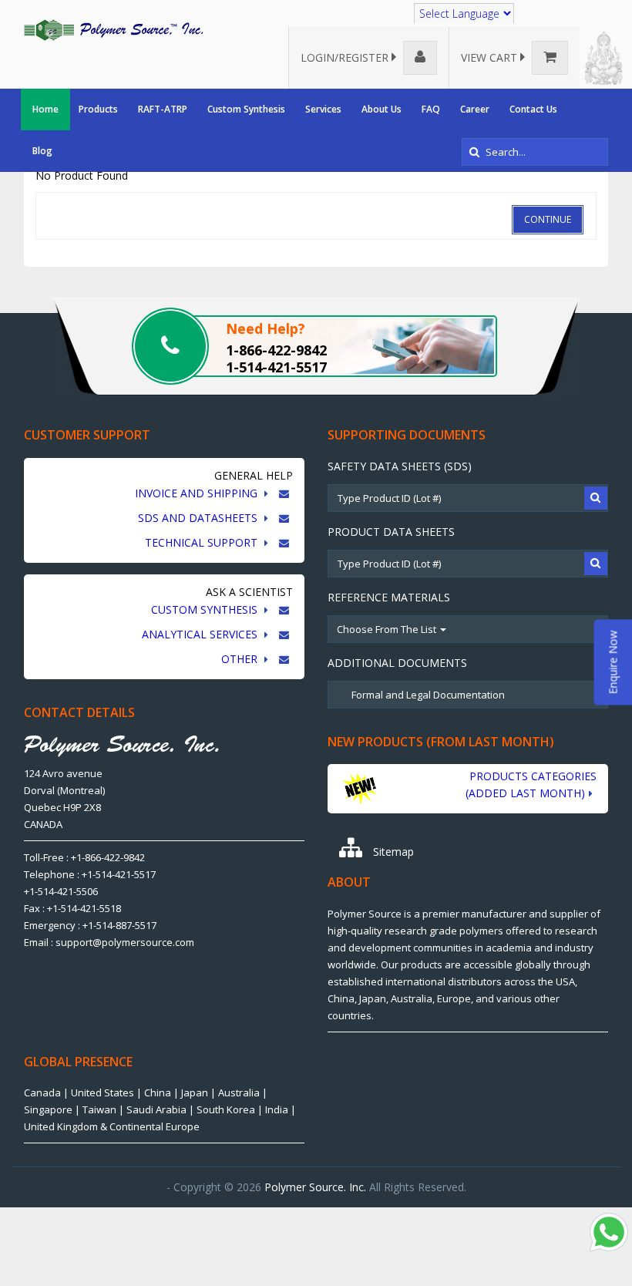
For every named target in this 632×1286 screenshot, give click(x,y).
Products (98, 109)
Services (323, 109)
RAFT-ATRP (162, 109)
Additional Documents (397, 662)
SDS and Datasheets (199, 517)
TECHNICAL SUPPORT (203, 542)
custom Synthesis (206, 609)
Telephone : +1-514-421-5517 (90, 874)
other (241, 658)
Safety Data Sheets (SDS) (400, 466)
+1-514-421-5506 (61, 891)
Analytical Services (201, 634)
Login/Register (346, 57)
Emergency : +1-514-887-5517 (90, 925)
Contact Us (533, 109)
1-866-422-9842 (276, 350)
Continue (547, 219)
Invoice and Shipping (198, 493)
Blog (42, 150)
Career (474, 109)
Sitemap (392, 851)
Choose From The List (388, 629)
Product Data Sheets (391, 531)
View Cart (490, 57)
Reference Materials (389, 597)
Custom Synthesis (246, 109)
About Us (381, 109)
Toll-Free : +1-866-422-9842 (84, 857)
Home (45, 109)
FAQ (431, 109)
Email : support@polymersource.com (109, 942)
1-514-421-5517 (276, 367)
